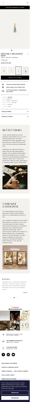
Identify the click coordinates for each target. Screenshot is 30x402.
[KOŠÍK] (24, 6)
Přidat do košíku (15, 78)
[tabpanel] (15, 29)
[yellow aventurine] (11, 70)
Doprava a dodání (7, 126)
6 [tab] (18, 306)
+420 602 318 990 (11, 355)
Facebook (3, 362)
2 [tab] (13, 50)
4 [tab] (16, 50)
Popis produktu (6, 121)
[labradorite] (18, 70)
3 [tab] (13, 306)
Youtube (13, 362)
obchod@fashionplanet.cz (14, 348)
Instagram (8, 362)
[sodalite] (26, 70)
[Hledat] (3, 2)
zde (12, 388)
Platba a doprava (7, 379)
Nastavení (15, 392)
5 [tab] (18, 50)
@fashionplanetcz (15, 318)
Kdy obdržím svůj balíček (9, 371)
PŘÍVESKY (10, 106)
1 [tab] (11, 50)
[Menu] (27, 2)
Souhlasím (15, 398)
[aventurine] (4, 70)
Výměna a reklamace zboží (10, 375)
